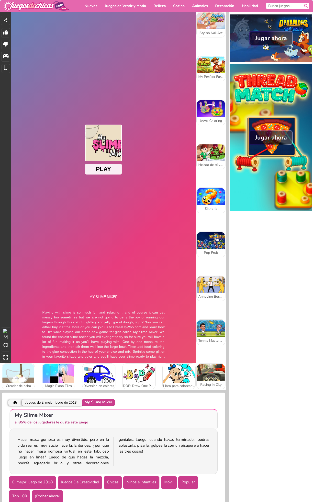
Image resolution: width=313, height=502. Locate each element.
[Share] (5, 20)
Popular (188, 482)
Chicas (113, 482)
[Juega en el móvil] (5, 68)
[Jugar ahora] (271, 61)
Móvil (169, 482)
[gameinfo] (5, 57)
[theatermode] (5, 339)
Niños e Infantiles (141, 482)
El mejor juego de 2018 (32, 482)
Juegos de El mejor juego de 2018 (51, 402)
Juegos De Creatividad (80, 482)
